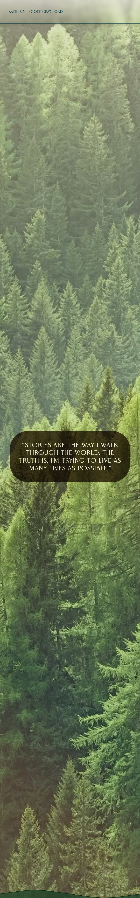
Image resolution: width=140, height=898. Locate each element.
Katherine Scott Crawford (35, 11)
